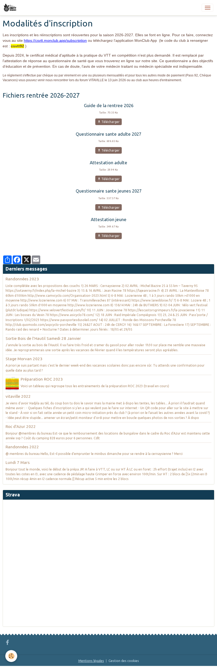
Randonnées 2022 (22, 447)
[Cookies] (11, 656)
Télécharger (110, 122)
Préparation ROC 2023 (42, 379)
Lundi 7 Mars (18, 462)
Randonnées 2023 (22, 279)
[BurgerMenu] (207, 8)
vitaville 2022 (18, 396)
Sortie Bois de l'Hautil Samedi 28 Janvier (43, 338)
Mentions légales (91, 661)
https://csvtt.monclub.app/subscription (55, 40)
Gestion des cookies (123, 661)
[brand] (11, 8)
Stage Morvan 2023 (24, 359)
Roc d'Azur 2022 (21, 426)
